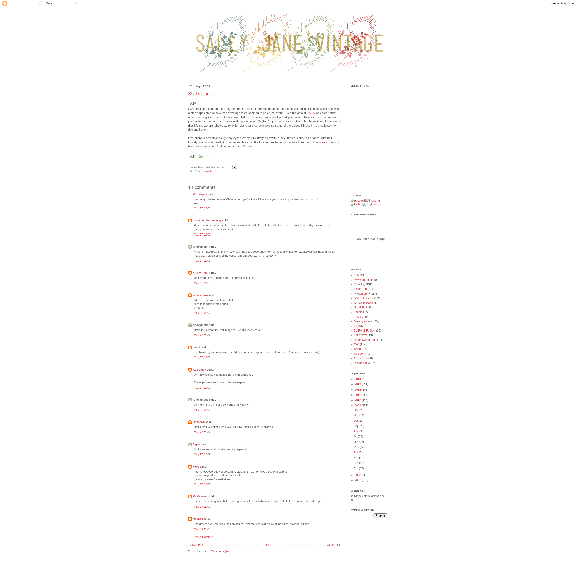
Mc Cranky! (200, 496)
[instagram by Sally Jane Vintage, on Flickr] (373, 200)
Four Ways (360, 335)
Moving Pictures (364, 321)
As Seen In (360, 353)
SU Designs (200, 93)
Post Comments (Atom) (219, 551)
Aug (356, 431)
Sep (356, 426)
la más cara (200, 295)
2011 (358, 395)
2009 (358, 405)
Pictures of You (363, 363)
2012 (358, 389)
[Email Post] (233, 167)
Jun (356, 442)
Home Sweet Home (366, 339)
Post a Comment (204, 537)
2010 (358, 400)
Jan (356, 468)
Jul (356, 436)
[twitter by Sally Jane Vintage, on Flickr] (356, 204)
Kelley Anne (200, 272)
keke (196, 466)
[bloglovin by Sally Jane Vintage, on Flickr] (369, 204)
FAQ (356, 344)
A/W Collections (363, 298)
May (357, 447)
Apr (356, 452)
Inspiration (207, 171)
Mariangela (200, 194)
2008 (358, 475)
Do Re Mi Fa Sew (364, 330)
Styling (358, 349)
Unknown (199, 422)
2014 (358, 379)
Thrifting (359, 312)
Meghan (198, 519)
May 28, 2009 (202, 506)
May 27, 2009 (202, 208)
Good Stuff (360, 307)
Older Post (333, 544)
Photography (362, 293)
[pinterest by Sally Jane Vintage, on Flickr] (358, 200)
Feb (356, 463)
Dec (356, 410)
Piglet (196, 444)
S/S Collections (363, 303)
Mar (356, 457)
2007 (358, 480)
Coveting (359, 284)
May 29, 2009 (202, 529)
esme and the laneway (207, 220)
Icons (357, 325)
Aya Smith (199, 369)
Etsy (356, 275)
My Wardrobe (362, 279)
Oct (356, 420)
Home (265, 544)
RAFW (311, 113)
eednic (197, 347)
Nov (356, 415)
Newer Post (196, 544)
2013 (358, 384)
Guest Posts (361, 358)
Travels (358, 316)
